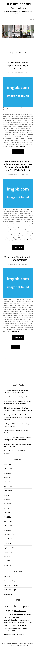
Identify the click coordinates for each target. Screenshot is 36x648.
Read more (18, 152)
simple (18, 625)
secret (9, 625)
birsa (17, 606)
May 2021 (7, 512)
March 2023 (8, 486)
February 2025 (8, 469)
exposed (26, 614)
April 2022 (7, 504)
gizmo (25, 617)
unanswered (23, 631)
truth (17, 631)
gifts (21, 617)
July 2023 (7, 482)
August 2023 (8, 477)
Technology (7, 576)
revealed (29, 623)
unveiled (12, 634)
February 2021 (8, 526)
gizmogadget (8, 620)
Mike (26, 73)
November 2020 (9, 539)
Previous (15, 347)
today (14, 631)
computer (9, 610)
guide (13, 620)
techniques (25, 628)
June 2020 (7, 561)
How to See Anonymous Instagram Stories (17, 397)
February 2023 (8, 491)
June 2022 (7, 495)
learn (27, 620)
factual (5, 617)
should (13, 625)
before (12, 607)
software (7, 628)
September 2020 (9, 548)
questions (18, 622)
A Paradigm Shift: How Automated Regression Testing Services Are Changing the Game (17, 417)
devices (17, 611)
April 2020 (7, 565)
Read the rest (24, 146)
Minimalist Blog (12, 645)
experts (21, 614)
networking (7, 622)
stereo (18, 628)
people (13, 622)
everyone (16, 614)
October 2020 (8, 543)
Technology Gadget (10, 590)
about (7, 606)
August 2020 (8, 552)
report (23, 622)
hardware (18, 620)
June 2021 (7, 508)
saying (5, 625)
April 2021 (7, 517)
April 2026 (7, 464)
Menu (32, 19)
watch (23, 634)
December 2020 (9, 534)
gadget (17, 617)
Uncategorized (8, 594)
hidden (24, 620)
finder (10, 617)
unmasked (7, 634)
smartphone (24, 625)
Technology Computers (11, 581)
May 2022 (7, 499)
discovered (23, 611)
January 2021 (8, 530)
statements (13, 628)
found (13, 617)
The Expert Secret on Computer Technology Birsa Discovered (18, 66)
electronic (8, 614)
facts (30, 614)
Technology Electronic (11, 585)
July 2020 (7, 556)
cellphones (24, 607)
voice (18, 634)
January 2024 (8, 473)
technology (7, 631)
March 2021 (8, 521)
